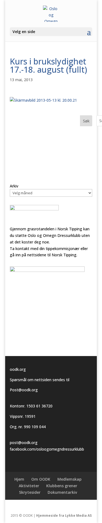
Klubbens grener (61, 485)
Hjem (19, 479)
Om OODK (40, 479)
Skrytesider (30, 492)
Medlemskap (69, 479)
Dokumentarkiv (62, 492)
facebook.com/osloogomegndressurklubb (47, 449)
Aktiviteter (29, 485)
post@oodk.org (24, 442)
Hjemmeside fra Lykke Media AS (64, 515)
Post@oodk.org (24, 389)
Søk (86, 121)
